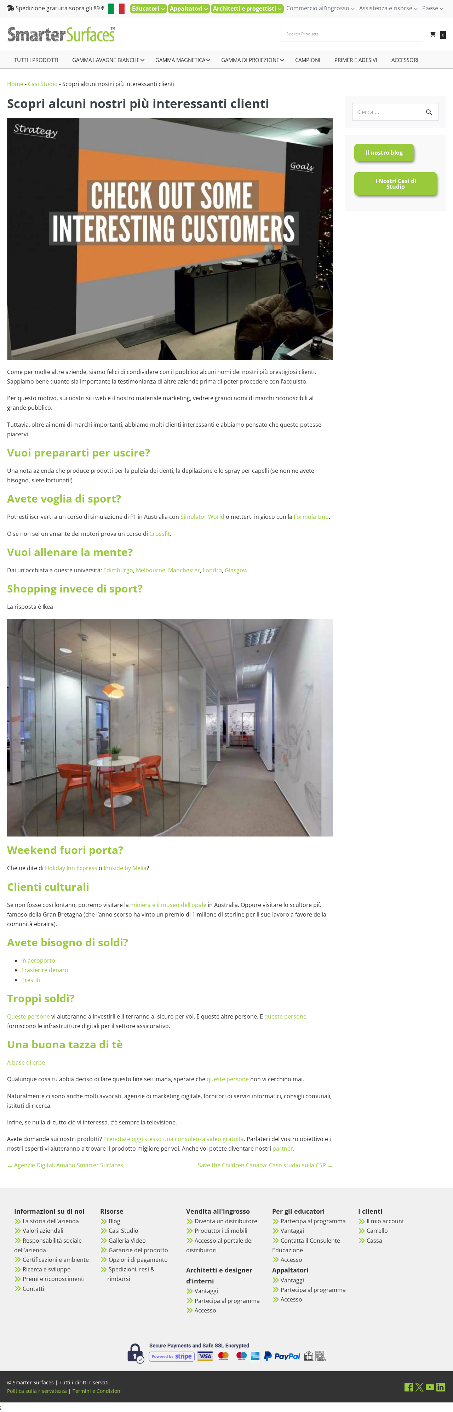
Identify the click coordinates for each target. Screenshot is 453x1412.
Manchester (184, 570)
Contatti (33, 1289)
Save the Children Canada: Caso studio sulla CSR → (265, 1165)
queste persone (285, 1016)
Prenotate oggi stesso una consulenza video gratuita (173, 1139)
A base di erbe (26, 1062)
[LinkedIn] (440, 1387)
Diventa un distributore (226, 1221)
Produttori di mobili (221, 1231)
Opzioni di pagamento (138, 1260)
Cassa (374, 1240)
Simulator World (202, 517)
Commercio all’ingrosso (318, 8)
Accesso (205, 1310)
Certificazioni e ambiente (56, 1260)
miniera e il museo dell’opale (168, 905)
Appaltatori (187, 8)
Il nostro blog (384, 153)
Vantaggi (206, 1291)
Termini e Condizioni (97, 1391)
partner (283, 1148)
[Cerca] (429, 112)
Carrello (377, 1231)
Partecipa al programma (227, 1301)
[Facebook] (409, 1387)
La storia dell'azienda (51, 1221)
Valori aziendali (43, 1231)
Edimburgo (118, 570)
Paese (431, 8)
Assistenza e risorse (386, 8)
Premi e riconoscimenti (54, 1279)
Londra (212, 570)
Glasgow (236, 570)
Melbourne (150, 570)
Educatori (146, 8)
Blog (114, 1221)
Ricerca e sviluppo (47, 1269)
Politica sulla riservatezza (37, 1391)
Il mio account (385, 1221)
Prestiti (30, 980)
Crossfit (159, 534)
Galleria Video (127, 1240)
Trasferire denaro (44, 970)
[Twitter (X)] (419, 1387)
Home (15, 84)
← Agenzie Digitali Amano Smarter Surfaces (65, 1165)
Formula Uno (311, 517)
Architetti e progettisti (245, 8)
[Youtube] (430, 1387)
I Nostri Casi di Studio (395, 184)
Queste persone (28, 1016)
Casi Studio (43, 84)
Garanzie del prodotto (138, 1250)
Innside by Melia (125, 868)
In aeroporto (38, 960)
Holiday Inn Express (71, 868)
